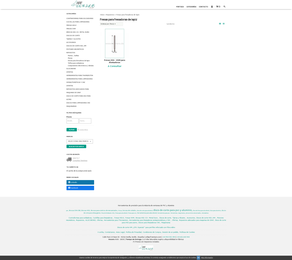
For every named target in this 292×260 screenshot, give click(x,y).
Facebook (74, 188)
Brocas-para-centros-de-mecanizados (104, 210)
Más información (207, 257)
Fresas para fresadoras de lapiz (79, 61)
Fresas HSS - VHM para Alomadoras (114, 61)
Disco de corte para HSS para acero (78, 98)
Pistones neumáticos (75, 49)
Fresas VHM (71, 28)
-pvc (67, 211)
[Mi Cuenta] (212, 7)
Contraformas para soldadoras (79, 18)
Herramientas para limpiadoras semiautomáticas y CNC (79, 81)
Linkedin (74, 182)
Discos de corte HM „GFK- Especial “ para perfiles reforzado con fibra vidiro (146, 227)
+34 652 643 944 (183, 237)
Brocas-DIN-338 (74, 210)
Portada (180, 7)
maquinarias (181, 213)
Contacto (203, 7)
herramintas (174, 213)
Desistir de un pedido (170, 232)
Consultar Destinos (80, 161)
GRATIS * (76, 158)
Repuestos (70, 52)
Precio (69, 117)
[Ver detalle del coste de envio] (69, 159)
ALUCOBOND (71, 68)
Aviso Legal (120, 232)
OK (198, 257)
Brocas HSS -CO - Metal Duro (77, 32)
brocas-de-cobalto (129, 210)
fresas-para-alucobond (121, 213)
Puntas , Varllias (73, 56)
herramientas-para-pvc (164, 213)
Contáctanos (110, 232)
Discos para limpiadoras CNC (78, 103)
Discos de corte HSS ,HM (76, 46)
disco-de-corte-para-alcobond (145, 211)
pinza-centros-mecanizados (193, 213)
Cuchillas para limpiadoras (77, 22)
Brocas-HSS (85, 210)
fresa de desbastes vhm (108, 213)
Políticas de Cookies (187, 232)
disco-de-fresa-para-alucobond (201, 211)
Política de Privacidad (134, 232)
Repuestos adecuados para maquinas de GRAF (77, 91)
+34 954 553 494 (169, 237)
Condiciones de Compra (152, 232)
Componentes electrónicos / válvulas (81, 66)
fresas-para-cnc (132, 213)
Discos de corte (73, 35)
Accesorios (71, 42)
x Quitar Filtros (83, 130)
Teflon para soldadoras (76, 63)
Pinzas (70, 58)
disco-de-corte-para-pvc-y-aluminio (172, 210)
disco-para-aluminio (215, 211)
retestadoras (205, 213)
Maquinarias (71, 106)
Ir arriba (101, 232)
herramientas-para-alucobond (147, 213)
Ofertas (69, 72)
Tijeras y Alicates (73, 39)
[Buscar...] (224, 7)
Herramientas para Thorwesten (79, 75)
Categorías (191, 7)
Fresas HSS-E (71, 25)
